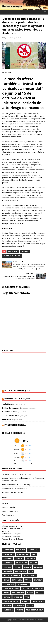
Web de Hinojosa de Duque (12, 539)
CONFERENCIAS (21, 563)
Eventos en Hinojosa (15, 425)
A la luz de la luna (9, 416)
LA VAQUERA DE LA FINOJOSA (32, 589)
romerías (25, 601)
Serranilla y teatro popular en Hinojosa (16, 474)
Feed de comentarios (10, 511)
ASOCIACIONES (8, 554)
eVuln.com (6, 531)
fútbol (28, 580)
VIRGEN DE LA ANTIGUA (34, 610)
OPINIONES (18, 597)
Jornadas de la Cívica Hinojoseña (14, 488)
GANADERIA (38, 580)
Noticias (25, 251)
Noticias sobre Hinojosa (17, 390)
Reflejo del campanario (12, 408)
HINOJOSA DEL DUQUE (11, 589)
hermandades (23, 584)
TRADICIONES (8, 610)
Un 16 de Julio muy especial (12, 492)
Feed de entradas (8, 507)
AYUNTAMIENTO (23, 554)
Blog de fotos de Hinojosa (12, 526)
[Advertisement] (24, 371)
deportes (38, 567)
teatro (30, 606)
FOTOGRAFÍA (17, 580)
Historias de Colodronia (11, 536)
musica (30, 593)
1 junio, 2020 (8, 38)
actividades (8, 550)
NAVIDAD (39, 593)
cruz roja (7, 567)
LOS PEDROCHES (18, 593)
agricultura (33, 550)
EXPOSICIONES (20, 571)
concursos (7, 563)
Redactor (19, 38)
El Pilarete (6, 419)
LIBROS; (6, 593)
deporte (27, 567)
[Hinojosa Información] (24, 8)
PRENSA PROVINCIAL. (11, 601)
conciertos (30, 559)
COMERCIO (18, 559)
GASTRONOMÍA (8, 584)
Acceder (5, 503)
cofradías (7, 559)
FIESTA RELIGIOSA (29, 576)
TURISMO (19, 610)
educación (7, 571)
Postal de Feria (8, 412)
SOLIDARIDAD (19, 606)
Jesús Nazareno (8, 404)
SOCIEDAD (7, 606)
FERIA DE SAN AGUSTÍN (11, 576)
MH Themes (39, 620)
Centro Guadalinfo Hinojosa (12, 529)
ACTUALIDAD (12, 251)
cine (34, 554)
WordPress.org (8, 515)
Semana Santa (38, 601)
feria (31, 571)
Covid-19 (33, 563)
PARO (27, 597)
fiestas (6, 580)
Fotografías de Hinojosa (17, 398)
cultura (17, 567)
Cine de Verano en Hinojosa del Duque (16, 484)
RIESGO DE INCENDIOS (12, 256)
